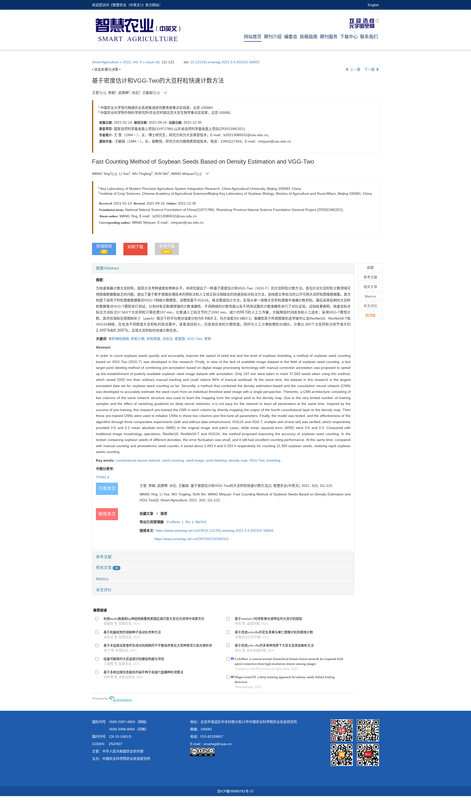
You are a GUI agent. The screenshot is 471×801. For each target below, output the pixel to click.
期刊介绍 (273, 36)
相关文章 (107, 568)
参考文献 (104, 557)
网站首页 (253, 36)
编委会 (290, 36)
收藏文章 (146, 514)
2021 (127, 62)
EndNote (173, 522)
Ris (187, 522)
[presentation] (244, 312)
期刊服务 (329, 36)
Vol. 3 (137, 62)
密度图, (181, 339)
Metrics (102, 579)
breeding (273, 460)
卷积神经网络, (119, 339)
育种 (207, 339)
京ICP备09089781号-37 (235, 791)
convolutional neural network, (139, 460)
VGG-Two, (195, 339)
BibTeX (201, 522)
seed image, (196, 460)
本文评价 (104, 590)
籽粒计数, (139, 339)
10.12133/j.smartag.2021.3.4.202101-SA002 (225, 62)
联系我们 (369, 36)
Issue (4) (153, 62)
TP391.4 (102, 477)
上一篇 (354, 69)
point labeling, (217, 460)
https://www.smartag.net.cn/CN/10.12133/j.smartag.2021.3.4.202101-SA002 (215, 530)
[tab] (223, 268)
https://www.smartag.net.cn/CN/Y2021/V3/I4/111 (191, 539)
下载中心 (349, 36)
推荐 (163, 514)
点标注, (168, 339)
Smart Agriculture (105, 62)
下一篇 (370, 69)
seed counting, (174, 460)
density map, (239, 460)
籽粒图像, (154, 339)
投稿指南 (308, 36)
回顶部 (370, 315)
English (373, 5)
